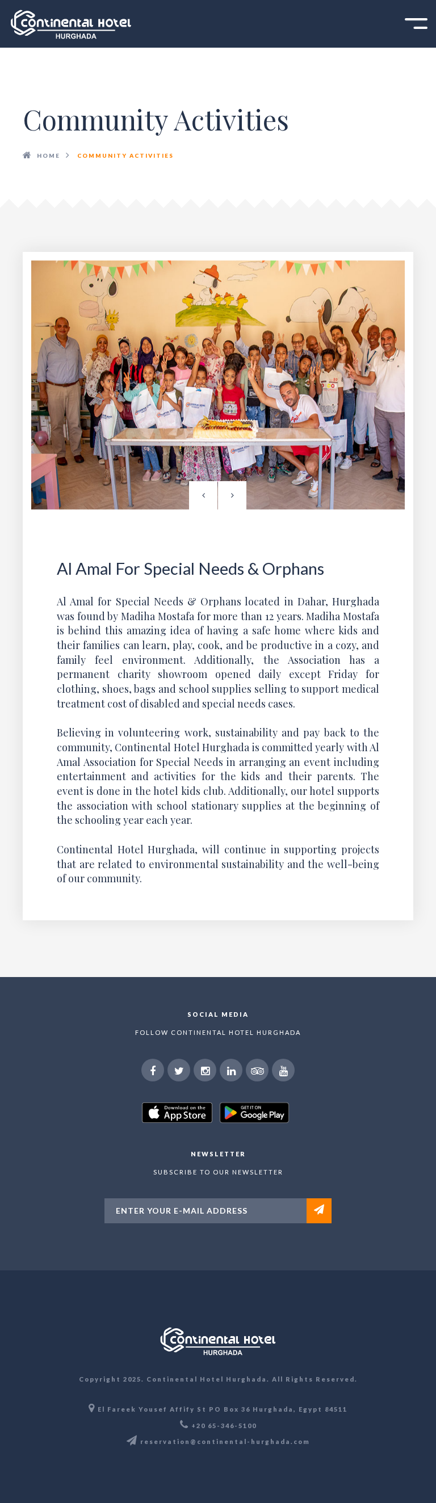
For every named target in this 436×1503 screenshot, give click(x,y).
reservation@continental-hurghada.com (225, 1441)
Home (48, 155)
